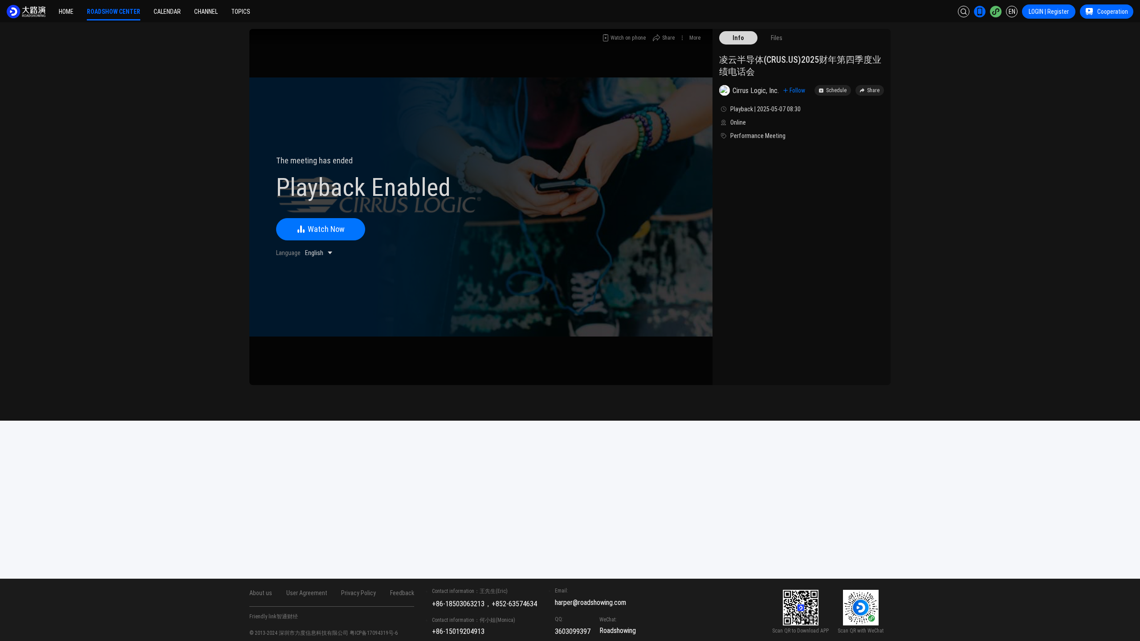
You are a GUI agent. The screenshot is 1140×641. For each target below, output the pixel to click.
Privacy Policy (358, 592)
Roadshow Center (113, 11)
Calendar (167, 11)
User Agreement (306, 592)
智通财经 (287, 616)
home (66, 11)
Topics (240, 11)
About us (260, 592)
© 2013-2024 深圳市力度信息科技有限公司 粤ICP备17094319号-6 (323, 633)
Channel (206, 11)
